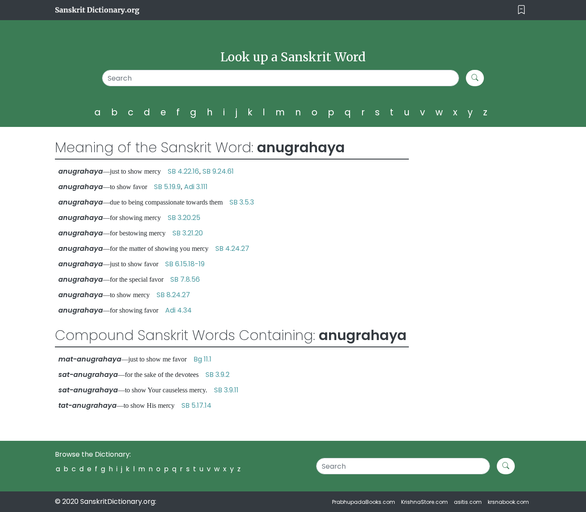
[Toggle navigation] (521, 10)
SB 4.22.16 (183, 171)
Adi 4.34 (178, 310)
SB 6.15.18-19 (185, 264)
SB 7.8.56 (185, 279)
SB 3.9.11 (226, 390)
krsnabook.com (508, 502)
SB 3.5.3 (242, 202)
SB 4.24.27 (232, 248)
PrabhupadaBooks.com (363, 502)
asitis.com (468, 502)
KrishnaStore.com (424, 502)
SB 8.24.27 (173, 295)
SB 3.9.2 (217, 374)
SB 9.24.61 (218, 171)
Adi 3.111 (196, 187)
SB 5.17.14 (196, 405)
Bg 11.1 (202, 359)
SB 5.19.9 (167, 187)
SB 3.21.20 (187, 233)
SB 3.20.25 (184, 218)
